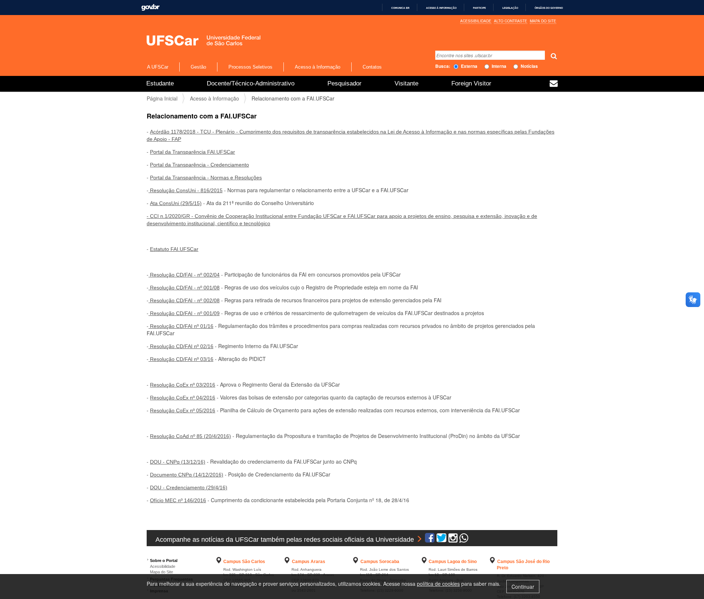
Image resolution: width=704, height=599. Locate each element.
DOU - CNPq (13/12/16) (177, 462)
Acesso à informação (441, 8)
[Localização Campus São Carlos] (219, 561)
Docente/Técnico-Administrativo (250, 83)
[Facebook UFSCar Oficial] (429, 539)
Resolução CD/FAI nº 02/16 (180, 346)
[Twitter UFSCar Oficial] (441, 539)
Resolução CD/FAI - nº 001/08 (184, 288)
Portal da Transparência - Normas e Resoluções (206, 177)
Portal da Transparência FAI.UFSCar (192, 152)
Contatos (372, 67)
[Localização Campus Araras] (287, 561)
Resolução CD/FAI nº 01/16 (180, 326)
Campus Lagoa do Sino (453, 561)
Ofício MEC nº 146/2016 (178, 500)
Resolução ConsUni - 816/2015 (185, 190)
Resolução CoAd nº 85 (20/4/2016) (190, 436)
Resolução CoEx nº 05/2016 (182, 410)
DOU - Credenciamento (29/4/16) (188, 487)
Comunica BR (400, 8)
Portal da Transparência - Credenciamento (199, 165)
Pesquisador (344, 83)
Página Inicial (162, 98)
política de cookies (438, 583)
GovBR (150, 7)
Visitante (406, 83)
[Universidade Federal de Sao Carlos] (188, 40)
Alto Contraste (510, 20)
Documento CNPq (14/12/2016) (186, 475)
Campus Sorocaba (379, 561)
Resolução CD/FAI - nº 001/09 (184, 313)
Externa (469, 66)
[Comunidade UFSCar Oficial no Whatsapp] (464, 539)
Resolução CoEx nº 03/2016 (182, 385)
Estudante (160, 83)
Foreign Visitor (471, 83)
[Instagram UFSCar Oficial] (453, 539)
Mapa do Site (543, 20)
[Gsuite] (553, 84)
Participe (479, 8)
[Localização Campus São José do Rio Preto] (492, 561)
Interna (499, 66)
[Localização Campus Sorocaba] (355, 561)
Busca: (442, 66)
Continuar (522, 586)
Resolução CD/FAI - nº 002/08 (184, 300)
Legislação (510, 8)
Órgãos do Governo (549, 8)
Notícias (529, 66)
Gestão (198, 67)
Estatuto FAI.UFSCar (174, 249)
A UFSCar (157, 67)
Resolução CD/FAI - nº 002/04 (184, 275)
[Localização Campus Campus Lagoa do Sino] (424, 561)
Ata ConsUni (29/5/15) (176, 203)
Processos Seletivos (250, 67)
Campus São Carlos (244, 561)
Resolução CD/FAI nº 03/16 (180, 359)
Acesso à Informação (317, 67)
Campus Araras (308, 561)
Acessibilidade (475, 20)
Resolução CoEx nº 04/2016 (182, 398)
